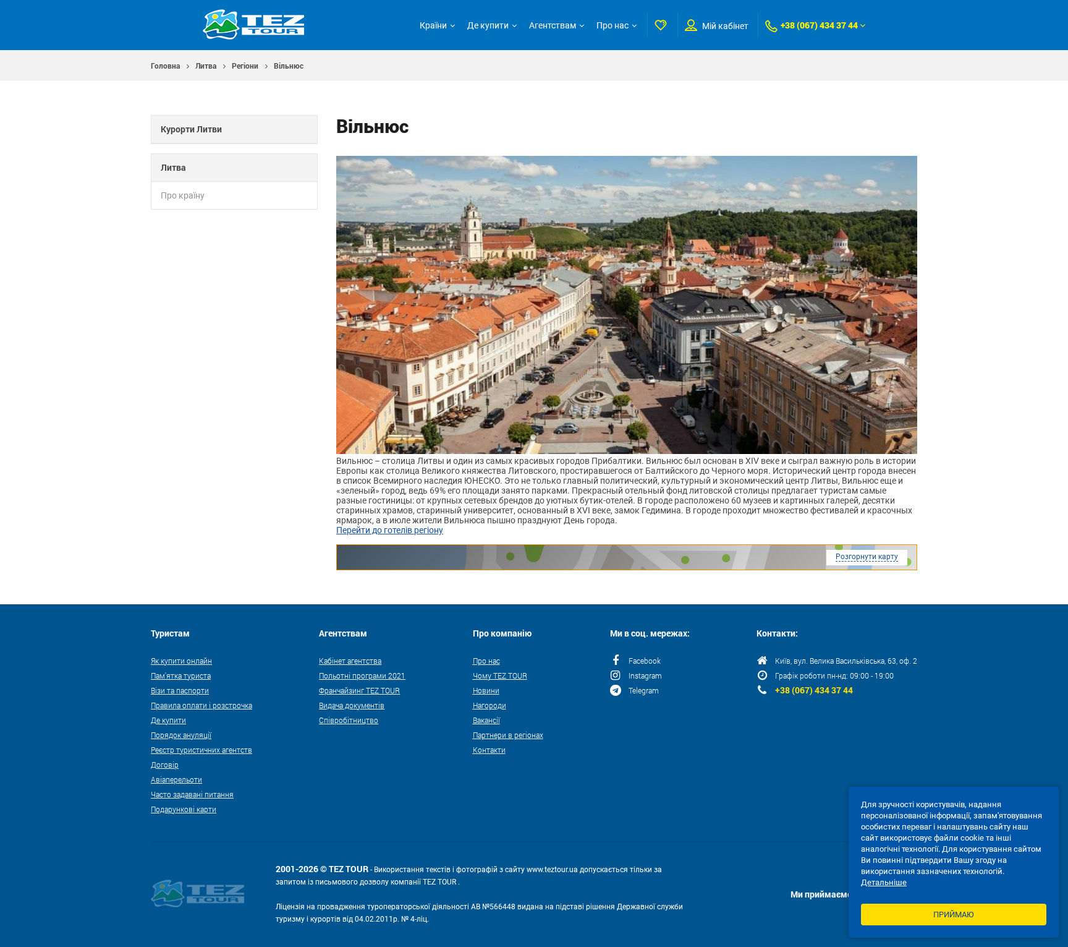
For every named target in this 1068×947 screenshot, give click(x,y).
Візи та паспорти (180, 690)
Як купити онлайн (181, 660)
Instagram (645, 675)
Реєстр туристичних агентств (201, 749)
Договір (165, 764)
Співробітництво (348, 720)
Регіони (245, 66)
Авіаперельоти (176, 779)
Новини (486, 690)
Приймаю (953, 914)
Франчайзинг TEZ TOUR (359, 690)
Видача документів (351, 705)
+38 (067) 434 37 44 (819, 25)
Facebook (645, 660)
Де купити (488, 25)
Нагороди (489, 705)
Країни (433, 25)
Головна (165, 66)
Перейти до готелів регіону (389, 530)
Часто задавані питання (192, 794)
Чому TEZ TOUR (500, 675)
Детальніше (884, 882)
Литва (205, 66)
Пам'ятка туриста (181, 675)
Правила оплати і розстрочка (201, 705)
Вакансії (486, 720)
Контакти (489, 749)
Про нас (612, 25)
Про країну (183, 195)
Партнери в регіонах (508, 735)
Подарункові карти (183, 809)
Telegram (644, 690)
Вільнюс (288, 66)
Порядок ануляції (181, 735)
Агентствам (552, 25)
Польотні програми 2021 (362, 675)
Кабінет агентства (350, 660)
